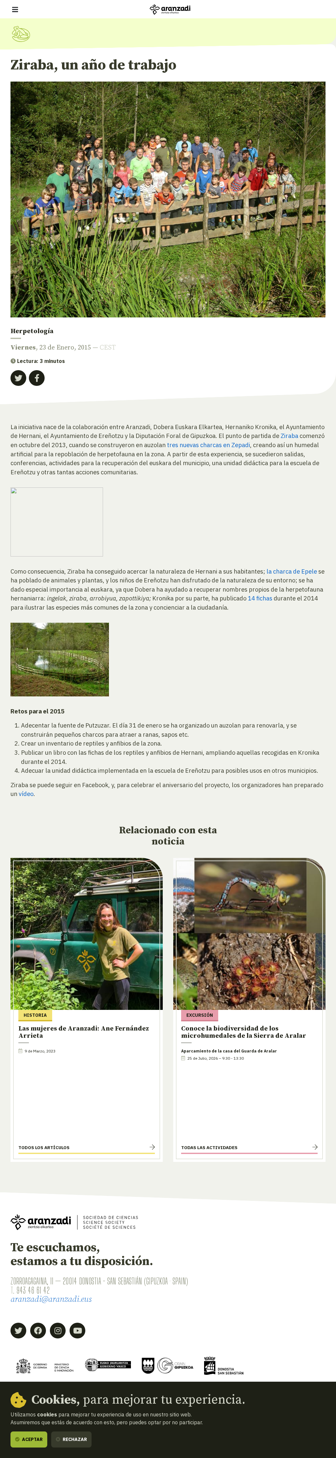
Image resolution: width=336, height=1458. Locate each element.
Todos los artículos (44, 1147)
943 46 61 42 (33, 1290)
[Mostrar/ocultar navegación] (15, 9)
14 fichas (260, 598)
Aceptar (32, 1439)
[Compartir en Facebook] (37, 378)
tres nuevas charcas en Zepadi (208, 445)
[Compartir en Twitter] (18, 378)
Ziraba (288, 436)
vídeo (26, 794)
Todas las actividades (209, 1147)
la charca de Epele (291, 571)
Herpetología (31, 331)
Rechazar (74, 1439)
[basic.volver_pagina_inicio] (170, 9)
